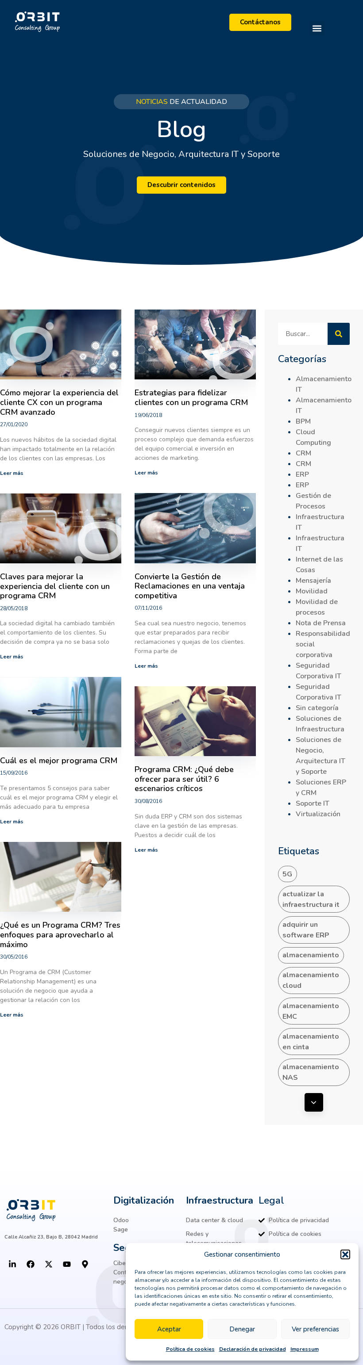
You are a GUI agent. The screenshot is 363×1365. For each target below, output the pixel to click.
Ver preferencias (315, 1329)
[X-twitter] (49, 1264)
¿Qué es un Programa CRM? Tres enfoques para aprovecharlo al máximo (60, 934)
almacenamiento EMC (310, 1011)
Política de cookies (190, 1349)
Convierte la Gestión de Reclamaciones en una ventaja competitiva (190, 586)
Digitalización (143, 1200)
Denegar (242, 1329)
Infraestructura (219, 1200)
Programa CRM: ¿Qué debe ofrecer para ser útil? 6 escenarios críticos (184, 779)
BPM (303, 421)
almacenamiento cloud (310, 980)
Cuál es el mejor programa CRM (58, 760)
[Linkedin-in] (12, 1264)
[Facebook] (31, 1264)
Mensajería (313, 580)
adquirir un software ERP (305, 930)
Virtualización (318, 814)
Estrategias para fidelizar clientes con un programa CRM (191, 397)
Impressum (304, 1349)
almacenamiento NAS (310, 1072)
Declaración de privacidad (252, 1349)
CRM (303, 453)
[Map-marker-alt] (85, 1264)
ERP (302, 474)
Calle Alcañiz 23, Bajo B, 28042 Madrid (51, 1237)
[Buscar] (339, 334)
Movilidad (312, 591)
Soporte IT (312, 803)
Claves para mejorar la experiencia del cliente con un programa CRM (55, 586)
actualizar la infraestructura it (311, 899)
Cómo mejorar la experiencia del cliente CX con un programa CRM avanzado (59, 402)
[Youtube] (67, 1264)
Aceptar (169, 1329)
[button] (345, 1254)
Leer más (11, 473)
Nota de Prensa (321, 623)
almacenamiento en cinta (310, 1042)
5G (287, 874)
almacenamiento (310, 955)
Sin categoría (317, 708)
